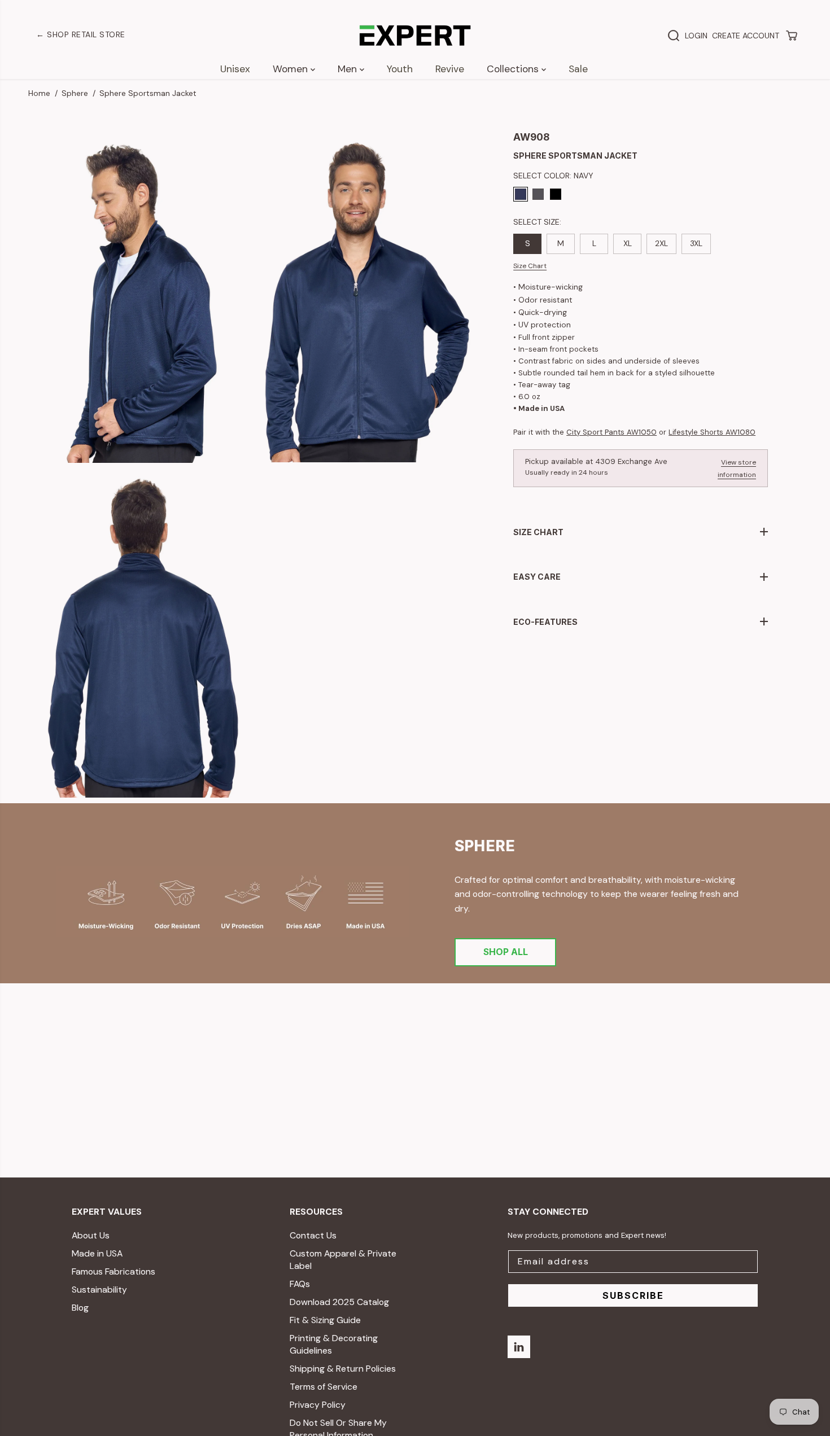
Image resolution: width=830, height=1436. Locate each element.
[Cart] (791, 35)
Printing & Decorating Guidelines (334, 1344)
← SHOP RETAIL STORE (80, 34)
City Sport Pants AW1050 (611, 432)
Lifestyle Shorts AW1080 (712, 432)
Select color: (553, 175)
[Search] (673, 35)
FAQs (300, 1284)
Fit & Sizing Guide (325, 1320)
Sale (578, 69)
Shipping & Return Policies (343, 1368)
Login (696, 35)
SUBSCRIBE (633, 1295)
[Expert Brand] (415, 35)
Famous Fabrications (113, 1271)
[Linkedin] (519, 1347)
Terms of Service (323, 1387)
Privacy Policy (318, 1405)
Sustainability (99, 1289)
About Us (91, 1235)
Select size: (537, 222)
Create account (745, 35)
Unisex (235, 69)
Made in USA (97, 1253)
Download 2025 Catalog (339, 1302)
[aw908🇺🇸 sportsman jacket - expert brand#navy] (367, 298)
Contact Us (313, 1235)
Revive (449, 69)
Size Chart (530, 265)
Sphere (75, 93)
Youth (400, 69)
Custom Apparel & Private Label (343, 1259)
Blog (80, 1308)
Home (39, 93)
